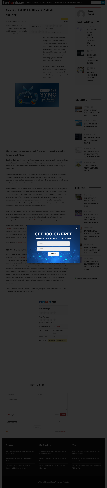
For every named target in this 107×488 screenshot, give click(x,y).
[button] (77, 228)
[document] (53, 244)
